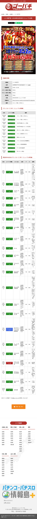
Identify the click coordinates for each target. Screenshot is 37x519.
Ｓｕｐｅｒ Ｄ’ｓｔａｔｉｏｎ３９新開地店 (17, 329)
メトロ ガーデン (16, 191)
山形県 (3, 442)
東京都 (12, 442)
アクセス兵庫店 (16, 354)
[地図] (29, 85)
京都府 (29, 433)
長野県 (20, 442)
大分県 (12, 466)
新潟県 (20, 431)
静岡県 (20, 446)
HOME (2, 14)
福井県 (20, 438)
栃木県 (12, 433)
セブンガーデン (16, 256)
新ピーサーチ (16, 398)
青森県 (3, 433)
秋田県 (3, 440)
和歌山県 (29, 442)
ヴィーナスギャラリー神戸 (16, 212)
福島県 (3, 444)
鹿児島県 (12, 471)
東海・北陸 (21, 427)
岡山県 (3, 462)
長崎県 (12, 462)
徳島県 (3, 469)
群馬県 (12, 435)
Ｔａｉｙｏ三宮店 (16, 304)
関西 (7, 14)
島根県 (3, 460)
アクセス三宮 (16, 264)
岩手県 (3, 435)
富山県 (20, 433)
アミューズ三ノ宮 (16, 314)
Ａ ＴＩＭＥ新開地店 (16, 172)
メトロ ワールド (16, 239)
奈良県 (29, 440)
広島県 (3, 464)
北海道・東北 (5, 427)
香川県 (3, 471)
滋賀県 (29, 431)
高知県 (3, 475)
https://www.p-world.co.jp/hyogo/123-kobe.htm (24, 100)
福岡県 (12, 458)
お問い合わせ (7, 502)
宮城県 (3, 438)
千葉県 (12, 440)
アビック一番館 (16, 198)
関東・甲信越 (14, 427)
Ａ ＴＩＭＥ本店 (16, 344)
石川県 (20, 435)
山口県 (3, 466)
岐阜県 (20, 444)
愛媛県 (3, 473)
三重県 (20, 450)
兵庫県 (11, 14)
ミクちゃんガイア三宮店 (16, 219)
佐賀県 (12, 460)
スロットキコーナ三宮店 (16, 363)
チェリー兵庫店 (16, 381)
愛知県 (20, 448)
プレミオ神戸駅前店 (16, 287)
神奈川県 (12, 444)
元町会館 (16, 389)
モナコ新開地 (16, 228)
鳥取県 (3, 458)
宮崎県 (12, 469)
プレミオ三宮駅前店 (16, 272)
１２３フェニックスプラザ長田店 (16, 184)
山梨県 (20, 440)
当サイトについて (8, 500)
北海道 (3, 431)
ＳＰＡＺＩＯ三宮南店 (16, 372)
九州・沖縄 (13, 453)
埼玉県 (12, 438)
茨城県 (12, 431)
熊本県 (12, 464)
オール (15, 248)
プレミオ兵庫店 (16, 205)
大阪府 (29, 435)
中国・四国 (4, 453)
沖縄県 (12, 473)
